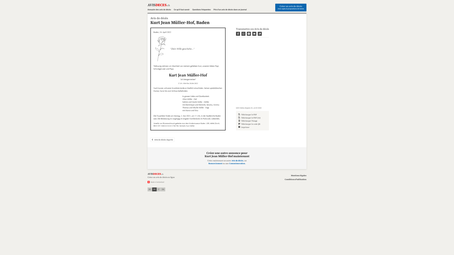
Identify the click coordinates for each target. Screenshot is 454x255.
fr (154, 189)
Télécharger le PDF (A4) (250, 118)
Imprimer (245, 127)
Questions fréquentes (201, 9)
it (158, 189)
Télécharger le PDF (249, 114)
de (150, 189)
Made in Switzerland (157, 182)
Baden (203, 22)
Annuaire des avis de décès (159, 9)
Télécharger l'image (249, 121)
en (163, 189)
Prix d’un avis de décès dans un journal (230, 9)
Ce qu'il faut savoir (182, 9)
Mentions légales (298, 175)
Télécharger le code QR (250, 124)
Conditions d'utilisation (295, 179)
